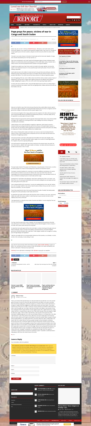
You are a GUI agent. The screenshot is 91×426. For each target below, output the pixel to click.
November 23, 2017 (17, 39)
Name (12, 365)
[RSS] (79, 20)
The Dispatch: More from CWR (69, 51)
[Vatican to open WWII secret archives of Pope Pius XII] (18, 278)
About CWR (52, 24)
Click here (13, 250)
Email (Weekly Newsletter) (16, 404)
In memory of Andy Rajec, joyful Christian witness (66, 74)
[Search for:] (73, 17)
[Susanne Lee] (36, 406)
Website (13, 373)
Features (27, 24)
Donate (68, 24)
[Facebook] (72, 20)
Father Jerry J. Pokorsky (64, 57)
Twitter (12, 402)
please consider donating (43, 244)
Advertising (63, 420)
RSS (12, 406)
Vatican (16, 259)
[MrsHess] (36, 411)
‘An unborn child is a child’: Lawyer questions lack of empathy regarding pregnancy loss (67, 169)
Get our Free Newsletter (28, 1)
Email (12, 369)
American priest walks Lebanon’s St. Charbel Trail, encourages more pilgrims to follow (69, 178)
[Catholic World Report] (45, 22)
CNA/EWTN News (32, 48)
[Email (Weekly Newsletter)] (76, 20)
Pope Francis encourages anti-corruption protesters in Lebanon (34, 286)
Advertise (60, 24)
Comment (13, 355)
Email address (61, 193)
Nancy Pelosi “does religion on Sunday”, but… (68, 406)
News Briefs (13, 27)
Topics (44, 24)
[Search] (80, 17)
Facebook (13, 400)
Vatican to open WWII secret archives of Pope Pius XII (17, 286)
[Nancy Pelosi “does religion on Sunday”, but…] (69, 396)
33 (67, 71)
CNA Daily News (25, 39)
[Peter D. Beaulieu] (36, 395)
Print (54, 39)
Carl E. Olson (62, 69)
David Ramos (62, 65)
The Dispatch (36, 24)
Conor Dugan (62, 75)
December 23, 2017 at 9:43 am (21, 297)
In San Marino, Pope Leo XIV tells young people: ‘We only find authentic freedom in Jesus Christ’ (69, 62)
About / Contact (45, 420)
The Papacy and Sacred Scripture (67, 68)
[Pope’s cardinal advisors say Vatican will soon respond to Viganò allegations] (49, 278)
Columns (18, 24)
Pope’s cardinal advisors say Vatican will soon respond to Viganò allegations (48, 287)
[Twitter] (74, 20)
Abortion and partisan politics (50, 411)
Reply (13, 334)
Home (12, 24)
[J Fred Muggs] (36, 400)
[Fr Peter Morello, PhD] (36, 389)
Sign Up (64, 1)
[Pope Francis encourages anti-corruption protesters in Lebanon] (34, 278)
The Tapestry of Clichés (65, 56)
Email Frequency (62, 201)
